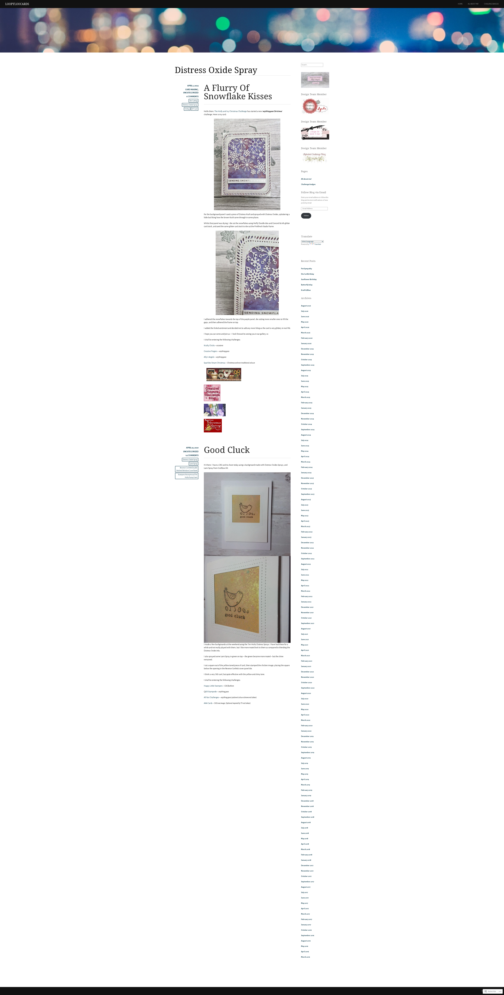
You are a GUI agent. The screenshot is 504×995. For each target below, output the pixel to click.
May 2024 (304, 451)
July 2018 (304, 828)
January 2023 (306, 537)
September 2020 (307, 688)
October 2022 (306, 553)
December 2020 (307, 672)
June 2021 (305, 639)
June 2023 (305, 510)
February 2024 (306, 467)
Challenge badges (491, 4)
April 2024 (305, 456)
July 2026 (304, 311)
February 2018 (306, 855)
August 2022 (306, 564)
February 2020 (307, 726)
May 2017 (304, 903)
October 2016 (306, 930)
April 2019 (305, 779)
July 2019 (304, 763)
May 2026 (304, 322)
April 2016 (305, 952)
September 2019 (307, 752)
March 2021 (305, 656)
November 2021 (307, 613)
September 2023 (307, 494)
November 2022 (307, 548)
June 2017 (305, 898)
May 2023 (304, 516)
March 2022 (305, 591)
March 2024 (305, 462)
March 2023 (305, 526)
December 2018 (307, 801)
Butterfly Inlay (306, 285)
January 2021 (306, 666)
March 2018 (305, 849)
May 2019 (304, 774)
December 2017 (307, 865)
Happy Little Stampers (213, 686)
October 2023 (306, 489)
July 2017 (304, 892)
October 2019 (306, 747)
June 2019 (305, 769)
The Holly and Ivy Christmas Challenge (230, 111)
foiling (187, 109)
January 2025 (306, 408)
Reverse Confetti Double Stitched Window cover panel (186, 469)
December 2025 (307, 349)
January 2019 (306, 796)
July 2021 (304, 634)
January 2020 (306, 731)
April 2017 (305, 909)
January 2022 (306, 602)
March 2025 (305, 397)
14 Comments (192, 455)
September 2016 (307, 935)
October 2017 (306, 876)
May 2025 (304, 386)
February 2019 (306, 790)
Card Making (191, 89)
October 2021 (306, 618)
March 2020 (305, 720)
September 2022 (307, 559)
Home (460, 4)
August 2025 (306, 370)
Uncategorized (191, 93)
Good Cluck (227, 449)
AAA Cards (208, 703)
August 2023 (306, 500)
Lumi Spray (193, 464)
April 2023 (305, 521)
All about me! (473, 4)
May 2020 (304, 709)
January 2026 (306, 343)
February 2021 (306, 661)
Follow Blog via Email (313, 192)
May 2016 (304, 946)
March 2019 (305, 785)
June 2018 (305, 833)
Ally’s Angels (209, 357)
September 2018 (307, 817)
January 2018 (306, 860)
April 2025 (305, 392)
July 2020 (304, 699)
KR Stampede (211, 692)
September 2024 (307, 430)
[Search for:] (312, 65)
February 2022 (306, 596)
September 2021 (307, 623)
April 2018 (305, 844)
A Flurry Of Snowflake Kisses (238, 92)
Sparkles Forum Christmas (214, 363)
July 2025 (304, 376)
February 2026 (306, 338)
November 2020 (307, 677)
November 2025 (307, 354)
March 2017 (305, 914)
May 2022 (304, 580)
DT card (194, 109)
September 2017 (307, 882)
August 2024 (306, 435)
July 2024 (304, 440)
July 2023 (304, 505)
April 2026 (305, 327)
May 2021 (304, 645)
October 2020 (306, 683)
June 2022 (305, 575)
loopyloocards (17, 4)
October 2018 (306, 812)
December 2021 (307, 607)
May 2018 (304, 839)
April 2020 (305, 715)
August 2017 (305, 887)
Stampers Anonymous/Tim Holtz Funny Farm (187, 476)
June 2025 (305, 381)
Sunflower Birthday (309, 279)
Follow (306, 216)
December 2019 (307, 736)
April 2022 (305, 586)
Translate (317, 244)
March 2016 (305, 957)
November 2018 (307, 806)
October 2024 (306, 424)
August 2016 (306, 941)
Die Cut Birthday (307, 274)
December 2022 (307, 543)
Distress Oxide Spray (190, 105)
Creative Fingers (210, 351)
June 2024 (305, 446)
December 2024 (307, 413)
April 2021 (305, 650)
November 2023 (307, 483)
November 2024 (307, 419)
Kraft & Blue (306, 290)
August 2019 (306, 758)
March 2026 (305, 333)
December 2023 (307, 478)
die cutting (193, 101)
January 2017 (306, 925)
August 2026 (306, 306)
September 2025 (307, 365)
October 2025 (306, 360)
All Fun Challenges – (212, 697)
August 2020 (306, 693)
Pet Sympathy (306, 269)
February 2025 (306, 403)
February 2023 (306, 532)
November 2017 (307, 871)
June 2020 (305, 704)
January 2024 (306, 473)
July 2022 (304, 569)
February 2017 (306, 919)
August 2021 (306, 629)
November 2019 (307, 742)
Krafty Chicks (209, 345)
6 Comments (192, 96)
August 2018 (306, 822)
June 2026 (305, 317)
